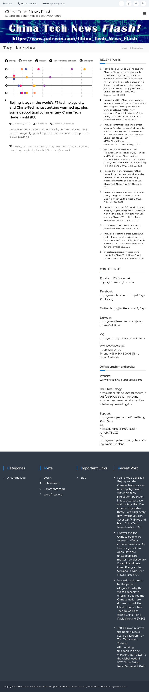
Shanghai (40, 150)
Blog (83, 477)
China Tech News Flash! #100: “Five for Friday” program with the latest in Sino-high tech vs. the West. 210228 (124, 195)
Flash (81, 686)
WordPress (121, 686)
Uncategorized (16, 477)
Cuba (50, 146)
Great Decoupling (64, 146)
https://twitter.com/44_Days (128, 308)
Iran (24, 150)
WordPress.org (53, 494)
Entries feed (51, 483)
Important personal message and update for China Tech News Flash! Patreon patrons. (122, 255)
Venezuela (65, 150)
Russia (30, 150)
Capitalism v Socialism (34, 146)
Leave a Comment (63, 123)
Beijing (17, 146)
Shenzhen (52, 150)
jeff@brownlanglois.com (118, 282)
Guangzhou (81, 146)
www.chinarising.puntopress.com (121, 379)
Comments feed (54, 489)
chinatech (41, 123)
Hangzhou (15, 150)
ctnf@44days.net (119, 278)
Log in (48, 477)
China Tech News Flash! (29, 11)
